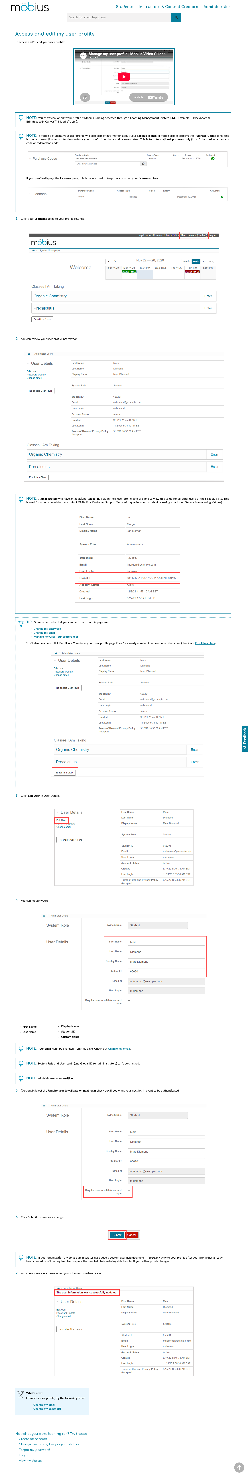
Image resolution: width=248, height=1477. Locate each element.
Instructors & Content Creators (168, 7)
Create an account (33, 1439)
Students (124, 7)
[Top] (239, 1467)
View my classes (30, 1460)
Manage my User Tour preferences (56, 636)
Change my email (45, 632)
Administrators (218, 7)
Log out (25, 1455)
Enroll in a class (205, 643)
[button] (176, 17)
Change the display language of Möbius (49, 1444)
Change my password (47, 628)
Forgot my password (34, 1450)
